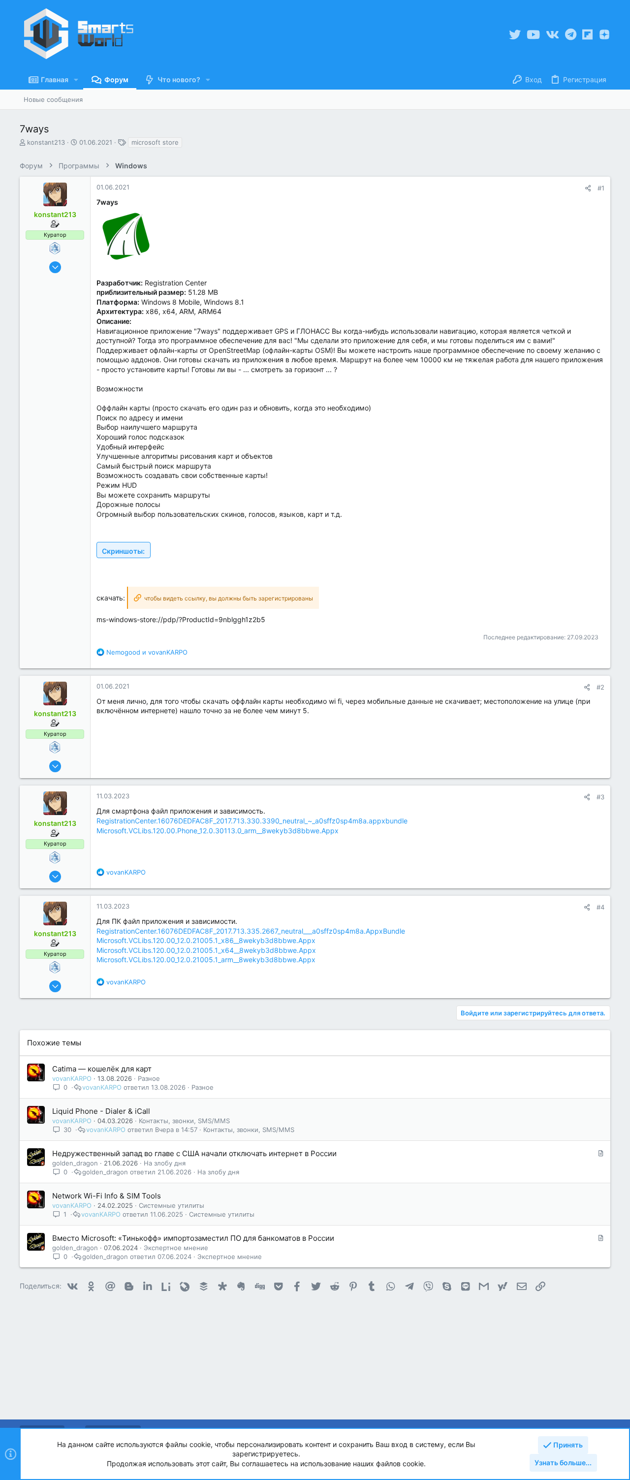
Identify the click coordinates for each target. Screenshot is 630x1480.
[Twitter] (515, 35)
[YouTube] (533, 35)
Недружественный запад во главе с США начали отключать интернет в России (194, 1153)
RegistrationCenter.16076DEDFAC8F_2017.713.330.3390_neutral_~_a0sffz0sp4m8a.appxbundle (252, 821)
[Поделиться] (588, 188)
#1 (601, 188)
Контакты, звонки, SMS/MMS (184, 1121)
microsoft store (155, 142)
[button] (76, 79)
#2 (600, 687)
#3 (600, 797)
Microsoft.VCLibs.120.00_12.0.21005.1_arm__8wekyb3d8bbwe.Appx (205, 959)
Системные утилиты (171, 1205)
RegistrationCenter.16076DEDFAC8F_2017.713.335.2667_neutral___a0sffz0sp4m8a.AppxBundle (250, 931)
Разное (149, 1078)
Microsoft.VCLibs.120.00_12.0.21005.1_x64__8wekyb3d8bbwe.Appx (206, 950)
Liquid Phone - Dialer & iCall (101, 1111)
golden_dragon (75, 1163)
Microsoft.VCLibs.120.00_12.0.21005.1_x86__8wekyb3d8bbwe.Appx (205, 940)
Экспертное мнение (176, 1248)
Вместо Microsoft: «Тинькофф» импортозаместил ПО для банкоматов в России (193, 1238)
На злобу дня (165, 1163)
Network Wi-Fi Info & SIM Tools (106, 1195)
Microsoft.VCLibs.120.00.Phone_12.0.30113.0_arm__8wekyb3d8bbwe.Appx (217, 830)
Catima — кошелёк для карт (102, 1068)
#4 (600, 907)
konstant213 (46, 142)
